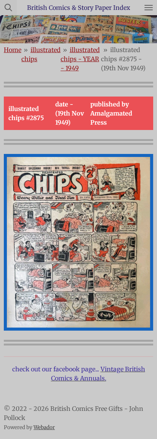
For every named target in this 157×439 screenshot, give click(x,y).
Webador (44, 427)
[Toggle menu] (148, 7)
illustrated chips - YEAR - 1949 (80, 59)
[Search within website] (8, 7)
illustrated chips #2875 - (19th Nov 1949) (123, 59)
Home (12, 50)
